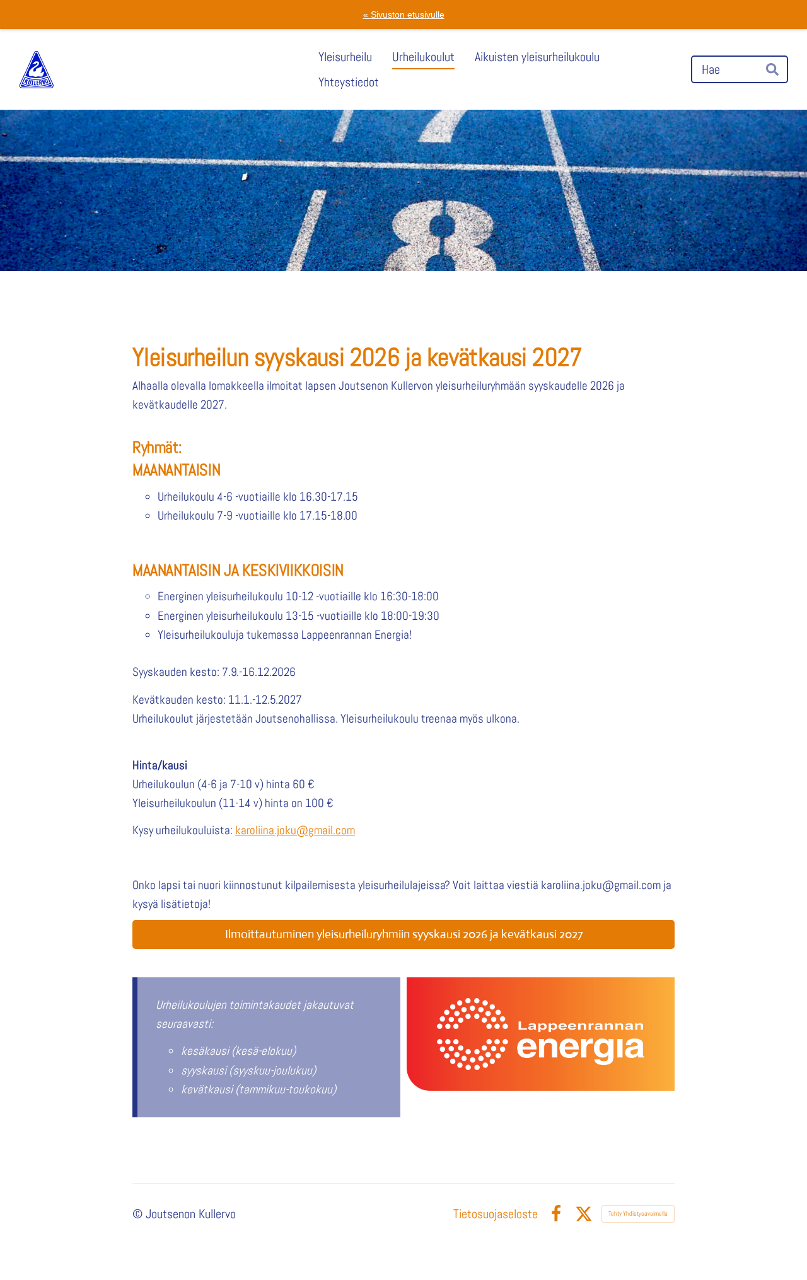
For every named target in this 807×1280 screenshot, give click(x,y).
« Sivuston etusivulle (403, 14)
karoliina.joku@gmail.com (295, 830)
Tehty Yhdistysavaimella (638, 1213)
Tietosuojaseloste (495, 1213)
